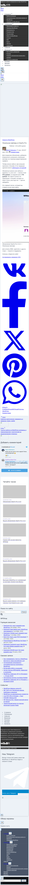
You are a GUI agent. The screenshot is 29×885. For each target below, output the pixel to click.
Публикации (8, 714)
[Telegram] (7, 5)
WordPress (8, 409)
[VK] (2, 5)
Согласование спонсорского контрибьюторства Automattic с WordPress (13, 664)
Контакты (7, 65)
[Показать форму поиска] (2, 68)
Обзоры (9, 43)
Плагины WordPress (12, 28)
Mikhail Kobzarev (11, 150)
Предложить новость (13, 26)
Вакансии (7, 718)
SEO (8, 39)
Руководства (10, 32)
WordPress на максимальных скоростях (16, 694)
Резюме (9, 53)
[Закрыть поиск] (2, 878)
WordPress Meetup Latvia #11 (12, 688)
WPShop (15, 409)
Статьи (9, 37)
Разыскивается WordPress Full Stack (15, 640)
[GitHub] (9, 5)
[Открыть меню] (2, 79)
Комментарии (15, 152)
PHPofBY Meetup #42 (10, 698)
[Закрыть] (2, 815)
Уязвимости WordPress (13, 21)
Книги (8, 41)
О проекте (7, 712)
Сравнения (10, 45)
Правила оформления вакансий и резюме (16, 56)
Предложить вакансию (13, 51)
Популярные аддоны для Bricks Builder (16, 677)
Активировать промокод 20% (11, 257)
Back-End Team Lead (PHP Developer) (15, 637)
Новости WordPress (12, 35)
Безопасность (11, 30)
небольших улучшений (19, 168)
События (7, 47)
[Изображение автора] (4, 150)
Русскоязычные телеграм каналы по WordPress (17, 19)
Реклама (7, 61)
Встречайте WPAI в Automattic (13, 668)
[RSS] (4, 5)
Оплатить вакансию (12, 59)
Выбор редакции (11, 16)
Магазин (7, 63)
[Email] (5, 5)
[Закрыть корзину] (2, 822)
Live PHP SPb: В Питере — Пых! (13, 696)
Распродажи (10, 34)
